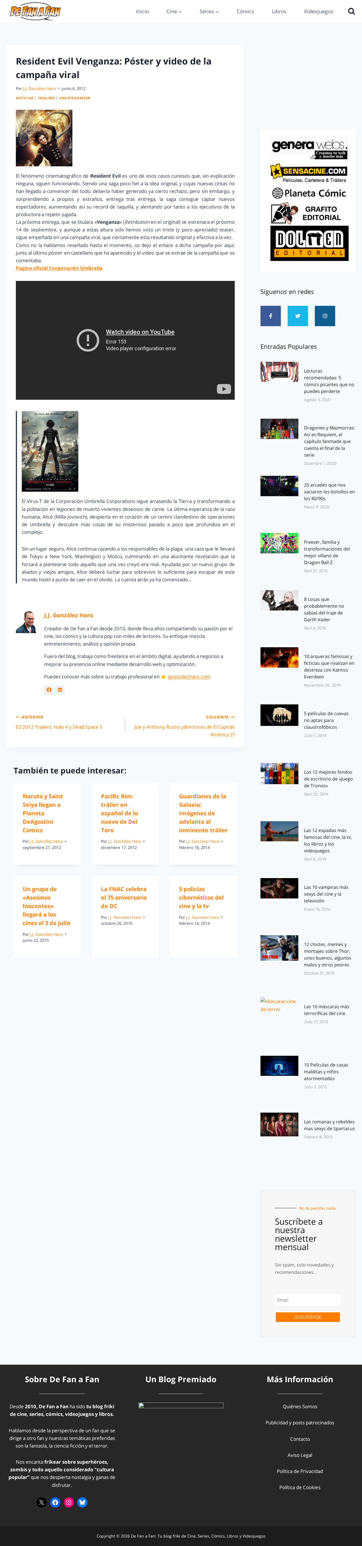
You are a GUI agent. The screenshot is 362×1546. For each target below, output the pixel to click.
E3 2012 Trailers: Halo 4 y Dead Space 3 (59, 722)
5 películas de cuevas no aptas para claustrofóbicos (326, 720)
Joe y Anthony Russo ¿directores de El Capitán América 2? (185, 726)
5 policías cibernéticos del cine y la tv (201, 897)
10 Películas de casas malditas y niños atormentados (326, 1071)
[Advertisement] (307, 85)
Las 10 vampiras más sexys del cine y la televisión (326, 894)
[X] (41, 1502)
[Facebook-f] (270, 316)
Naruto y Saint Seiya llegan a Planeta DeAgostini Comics (43, 813)
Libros (279, 11)
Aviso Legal (300, 1455)
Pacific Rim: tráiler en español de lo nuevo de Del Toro (119, 813)
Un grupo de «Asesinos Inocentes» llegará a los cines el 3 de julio (46, 906)
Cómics (245, 11)
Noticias (25, 98)
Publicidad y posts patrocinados (300, 1422)
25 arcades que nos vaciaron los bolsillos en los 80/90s (329, 492)
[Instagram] (325, 316)
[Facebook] (55, 1502)
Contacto (300, 1439)
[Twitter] (298, 316)
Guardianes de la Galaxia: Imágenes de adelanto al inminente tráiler (203, 813)
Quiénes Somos (300, 1406)
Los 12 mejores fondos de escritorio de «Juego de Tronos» (328, 779)
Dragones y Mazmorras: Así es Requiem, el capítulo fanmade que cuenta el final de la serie (329, 441)
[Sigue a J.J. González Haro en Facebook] (49, 690)
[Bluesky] (82, 1502)
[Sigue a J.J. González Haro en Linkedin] (59, 690)
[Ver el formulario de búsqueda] (350, 11)
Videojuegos (318, 11)
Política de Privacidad (300, 1471)
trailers (46, 98)
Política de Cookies (299, 1487)
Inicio (142, 11)
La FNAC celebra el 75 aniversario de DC (124, 897)
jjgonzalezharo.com (189, 676)
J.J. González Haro (39, 88)
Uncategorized (74, 98)
